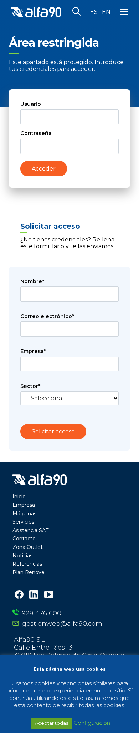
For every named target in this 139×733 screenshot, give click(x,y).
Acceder (44, 168)
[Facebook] (19, 595)
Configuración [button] (92, 722)
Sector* (30, 386)
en (106, 12)
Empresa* (33, 351)
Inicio (19, 496)
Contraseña (36, 133)
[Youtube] (49, 595)
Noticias (22, 555)
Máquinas (24, 513)
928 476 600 (41, 613)
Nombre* (32, 281)
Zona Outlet (27, 547)
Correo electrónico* (47, 316)
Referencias (27, 564)
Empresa (23, 505)
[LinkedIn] (33, 595)
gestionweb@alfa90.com (62, 624)
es (94, 12)
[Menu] (124, 12)
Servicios (23, 522)
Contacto (24, 538)
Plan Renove (28, 572)
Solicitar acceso (53, 431)
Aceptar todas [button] (51, 723)
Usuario (30, 104)
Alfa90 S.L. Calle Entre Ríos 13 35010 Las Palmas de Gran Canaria (69, 647)
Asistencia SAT (30, 530)
